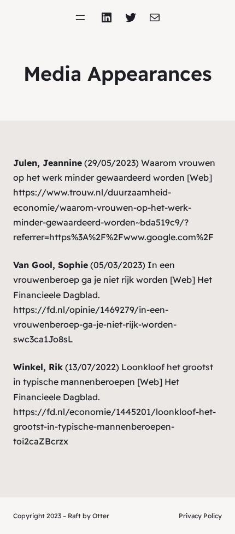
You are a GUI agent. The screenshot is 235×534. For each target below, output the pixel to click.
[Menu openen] (80, 17)
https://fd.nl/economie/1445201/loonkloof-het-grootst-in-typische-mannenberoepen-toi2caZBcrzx (114, 426)
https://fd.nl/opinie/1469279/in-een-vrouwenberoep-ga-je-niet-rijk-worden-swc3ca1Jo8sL (95, 324)
